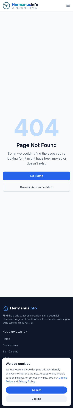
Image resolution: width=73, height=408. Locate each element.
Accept (36, 389)
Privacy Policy (27, 381)
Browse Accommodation (36, 187)
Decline (36, 398)
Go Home (36, 176)
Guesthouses (10, 345)
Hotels (6, 338)
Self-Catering (10, 351)
